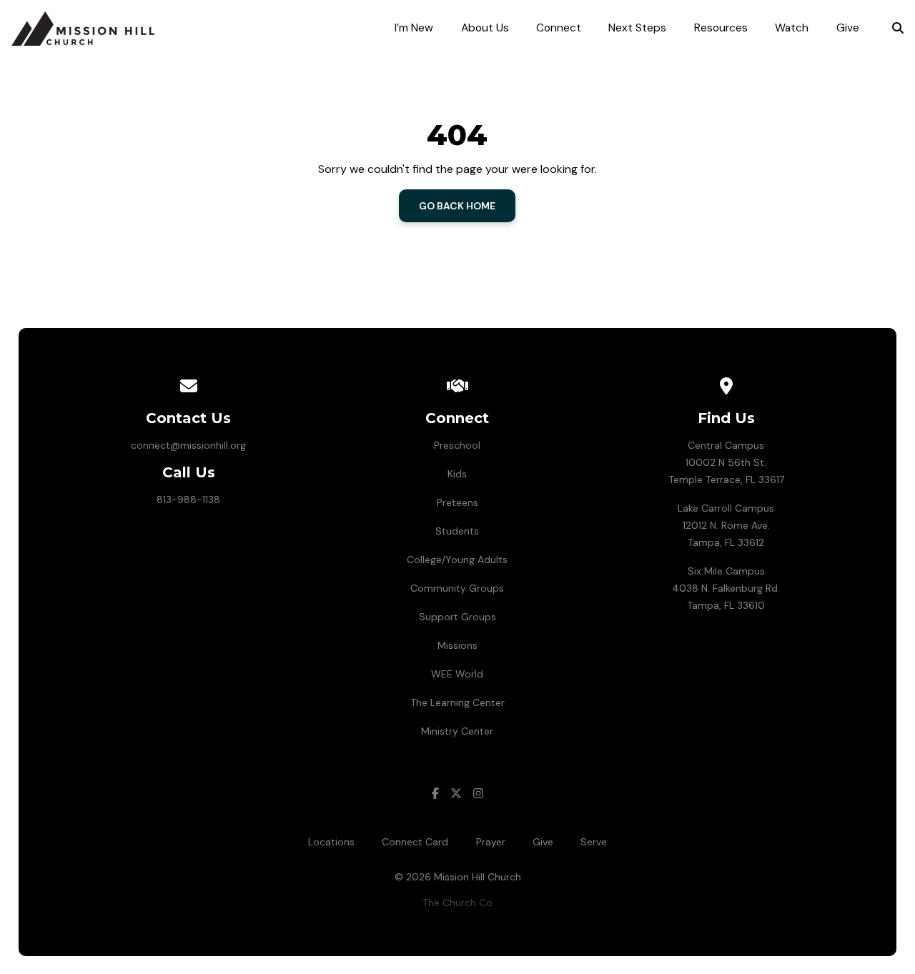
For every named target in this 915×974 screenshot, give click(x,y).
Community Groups (457, 588)
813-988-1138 (188, 499)
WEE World (457, 673)
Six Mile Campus (726, 571)
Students (457, 531)
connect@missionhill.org (188, 445)
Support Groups (457, 616)
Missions (457, 645)
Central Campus (726, 445)
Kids (457, 473)
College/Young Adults (457, 559)
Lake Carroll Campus (726, 508)
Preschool (457, 445)
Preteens (457, 502)
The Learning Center (457, 702)
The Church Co (457, 902)
